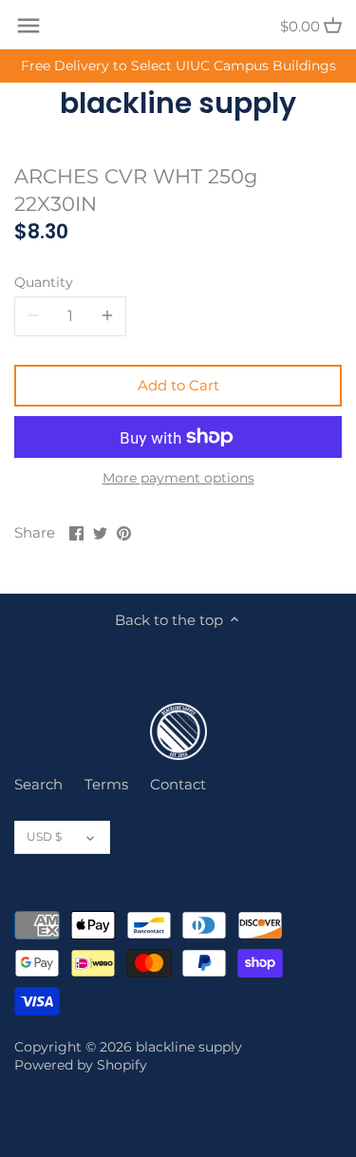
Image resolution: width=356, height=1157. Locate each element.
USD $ (44, 836)
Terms (106, 784)
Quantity (43, 282)
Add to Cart (178, 385)
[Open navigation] (28, 25)
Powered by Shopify (80, 1064)
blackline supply (178, 103)
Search (38, 784)
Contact (178, 784)
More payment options (178, 478)
